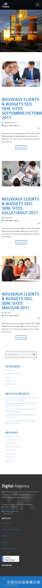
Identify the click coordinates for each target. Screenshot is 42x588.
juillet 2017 (9, 453)
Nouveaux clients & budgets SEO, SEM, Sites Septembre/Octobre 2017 (20, 404)
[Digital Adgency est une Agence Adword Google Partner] (10, 558)
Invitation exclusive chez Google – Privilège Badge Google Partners (20, 421)
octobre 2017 (10, 443)
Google (7, 380)
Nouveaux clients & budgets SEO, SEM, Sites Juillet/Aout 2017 (20, 206)
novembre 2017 (11, 439)
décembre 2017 (10, 436)
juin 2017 (8, 457)
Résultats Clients (11, 384)
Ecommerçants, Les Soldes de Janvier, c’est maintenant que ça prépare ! (20, 398)
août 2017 (9, 450)
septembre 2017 (11, 446)
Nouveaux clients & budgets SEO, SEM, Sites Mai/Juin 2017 (20, 301)
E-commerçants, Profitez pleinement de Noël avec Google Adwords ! (21, 410)
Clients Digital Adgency (11, 125)
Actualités (8, 370)
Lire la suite (21, 147)
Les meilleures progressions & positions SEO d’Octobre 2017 (20, 416)
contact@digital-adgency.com (14, 509)
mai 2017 (8, 460)
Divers (7, 377)
